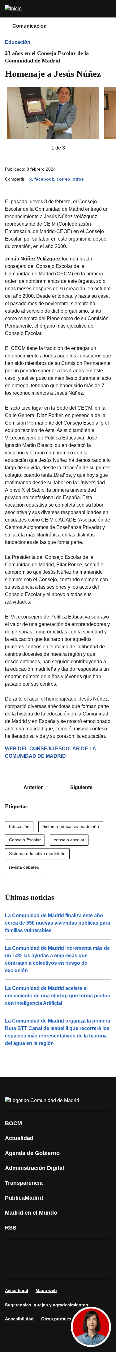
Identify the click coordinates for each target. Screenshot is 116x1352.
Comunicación (29, 26)
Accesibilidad (19, 1318)
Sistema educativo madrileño (70, 826)
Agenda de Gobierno (32, 1153)
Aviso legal (16, 1290)
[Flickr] (50, 1267)
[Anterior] (41, 147)
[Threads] (88, 1267)
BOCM (13, 1123)
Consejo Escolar (25, 839)
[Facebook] (13, 1250)
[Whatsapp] (13, 1267)
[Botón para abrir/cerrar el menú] (107, 8)
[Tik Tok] (32, 1267)
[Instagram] (32, 1250)
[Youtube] (69, 1250)
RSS (10, 1228)
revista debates (24, 867)
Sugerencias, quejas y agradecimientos (46, 1304)
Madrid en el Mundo (31, 1213)
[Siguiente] (74, 147)
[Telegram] (69, 1267)
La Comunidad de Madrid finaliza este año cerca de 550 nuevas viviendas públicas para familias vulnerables (57, 923)
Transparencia (24, 1183)
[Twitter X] (50, 1250)
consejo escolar (69, 839)
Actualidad (19, 1138)
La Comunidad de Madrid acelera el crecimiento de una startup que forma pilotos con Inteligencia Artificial (57, 996)
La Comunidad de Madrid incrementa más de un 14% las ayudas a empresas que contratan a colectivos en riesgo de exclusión (57, 959)
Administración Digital (34, 1168)
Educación (17, 42)
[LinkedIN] (88, 1250)
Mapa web (46, 1290)
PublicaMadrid (24, 1198)
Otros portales (56, 1318)
